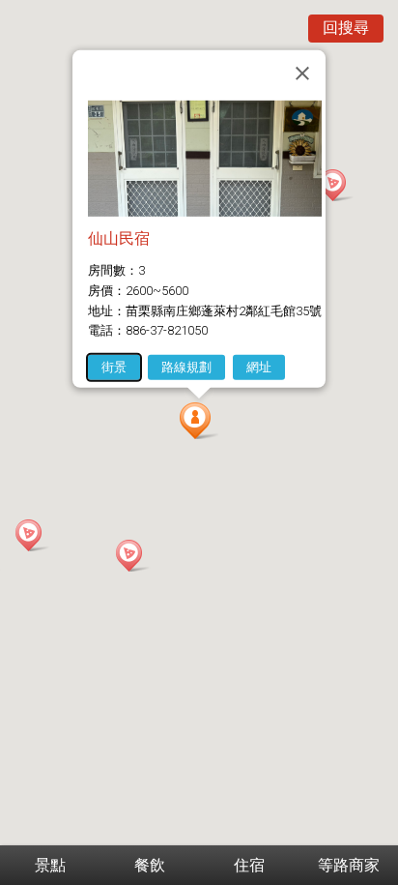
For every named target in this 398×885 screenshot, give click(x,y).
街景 (114, 367)
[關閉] (302, 72)
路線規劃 (186, 367)
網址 (258, 367)
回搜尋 (346, 27)
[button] (199, 421)
